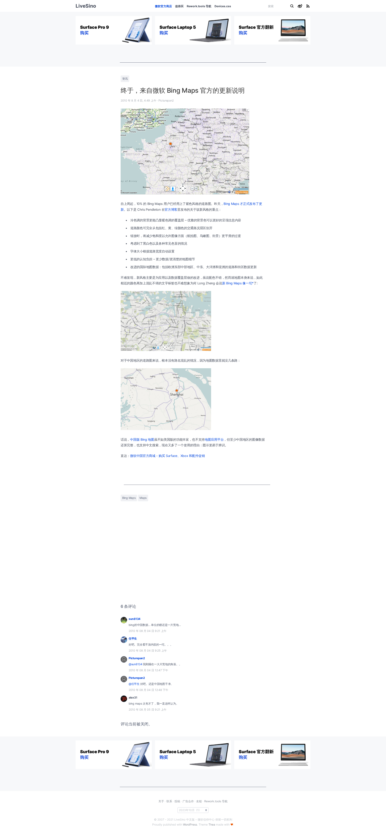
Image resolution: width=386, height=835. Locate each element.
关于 (161, 801)
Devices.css (223, 6)
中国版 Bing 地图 (142, 439)
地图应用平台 (214, 439)
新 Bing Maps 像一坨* (238, 283)
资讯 (125, 78)
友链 (199, 801)
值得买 (179, 6)
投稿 (177, 801)
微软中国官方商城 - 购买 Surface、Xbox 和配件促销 (167, 456)
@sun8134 (135, 664)
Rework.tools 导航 (199, 6)
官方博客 (171, 209)
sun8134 (134, 618)
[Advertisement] (193, 54)
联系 (169, 801)
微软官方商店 (163, 6)
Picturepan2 (137, 658)
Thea (211, 824)
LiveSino (86, 6)
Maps (143, 497)
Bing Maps (129, 497)
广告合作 (188, 801)
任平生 (133, 638)
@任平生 (134, 683)
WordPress (190, 824)
